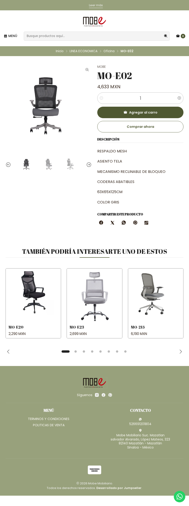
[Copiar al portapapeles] (146, 223)
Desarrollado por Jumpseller (119, 488)
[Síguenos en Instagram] (96, 395)
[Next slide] (88, 165)
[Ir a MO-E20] (33, 296)
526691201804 (140, 424)
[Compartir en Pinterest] (135, 223)
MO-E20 (16, 327)
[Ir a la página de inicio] (94, 21)
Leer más (89, 5)
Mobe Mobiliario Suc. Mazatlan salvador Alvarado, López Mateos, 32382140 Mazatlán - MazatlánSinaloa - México (140, 441)
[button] (65, 351)
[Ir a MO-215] (155, 296)
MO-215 (138, 327)
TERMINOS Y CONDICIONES (48, 419)
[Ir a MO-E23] (94, 296)
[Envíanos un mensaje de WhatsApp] (179, 496)
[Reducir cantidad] (101, 98)
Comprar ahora (140, 126)
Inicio (60, 51)
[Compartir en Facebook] (101, 223)
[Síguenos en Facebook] (103, 395)
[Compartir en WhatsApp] (124, 223)
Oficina (109, 51)
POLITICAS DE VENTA (49, 425)
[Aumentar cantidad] (179, 98)
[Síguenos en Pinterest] (110, 395)
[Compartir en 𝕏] (112, 223)
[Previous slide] (9, 165)
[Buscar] (166, 36)
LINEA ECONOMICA (83, 51)
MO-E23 (77, 327)
